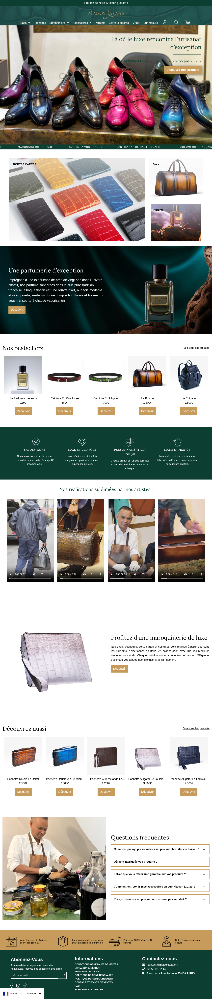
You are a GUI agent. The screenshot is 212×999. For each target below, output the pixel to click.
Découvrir (17, 309)
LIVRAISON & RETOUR (87, 968)
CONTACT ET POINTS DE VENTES (94, 982)
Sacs (23, 22)
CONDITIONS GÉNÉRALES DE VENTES (96, 964)
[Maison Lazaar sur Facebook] (11, 985)
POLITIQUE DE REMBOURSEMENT (94, 978)
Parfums (100, 22)
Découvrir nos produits (182, 69)
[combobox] (12, 993)
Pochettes (40, 22)
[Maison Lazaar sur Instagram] (18, 985)
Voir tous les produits (196, 347)
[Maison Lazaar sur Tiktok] (24, 985)
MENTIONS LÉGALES (87, 971)
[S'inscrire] (63, 975)
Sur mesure (150, 22)
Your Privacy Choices (89, 989)
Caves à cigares (119, 22)
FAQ (77, 986)
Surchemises (57, 22)
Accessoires (81, 22)
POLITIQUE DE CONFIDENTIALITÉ (94, 975)
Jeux (136, 22)
